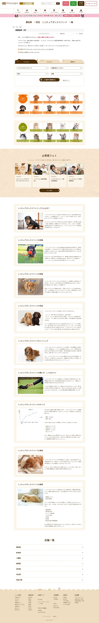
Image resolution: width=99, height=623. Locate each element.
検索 (58, 3)
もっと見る (49, 190)
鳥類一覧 (17, 608)
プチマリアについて (79, 597)
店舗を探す (31, 595)
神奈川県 (30, 609)
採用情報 (77, 602)
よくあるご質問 (66, 604)
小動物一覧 (17, 606)
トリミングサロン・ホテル (43, 601)
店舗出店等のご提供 (79, 599)
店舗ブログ (55, 605)
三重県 (29, 602)
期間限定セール (18, 602)
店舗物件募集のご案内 (79, 600)
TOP (13, 27)
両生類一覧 (17, 609)
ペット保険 (40, 603)
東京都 (29, 606)
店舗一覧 (30, 597)
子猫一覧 (17, 600)
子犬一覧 (17, 599)
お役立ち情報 (56, 607)
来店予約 (66, 3)
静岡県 (29, 604)
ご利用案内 (55, 599)
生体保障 (40, 610)
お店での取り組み (41, 612)
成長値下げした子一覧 (19, 604)
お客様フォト (41, 595)
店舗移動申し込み (81, 3)
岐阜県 (29, 600)
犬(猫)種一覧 (17, 597)
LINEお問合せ (66, 600)
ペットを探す (18, 595)
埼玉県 (29, 608)
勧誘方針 (54, 616)
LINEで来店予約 (73, 3)
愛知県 (29, 599)
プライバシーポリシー (47, 616)
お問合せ (65, 597)
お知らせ (55, 597)
